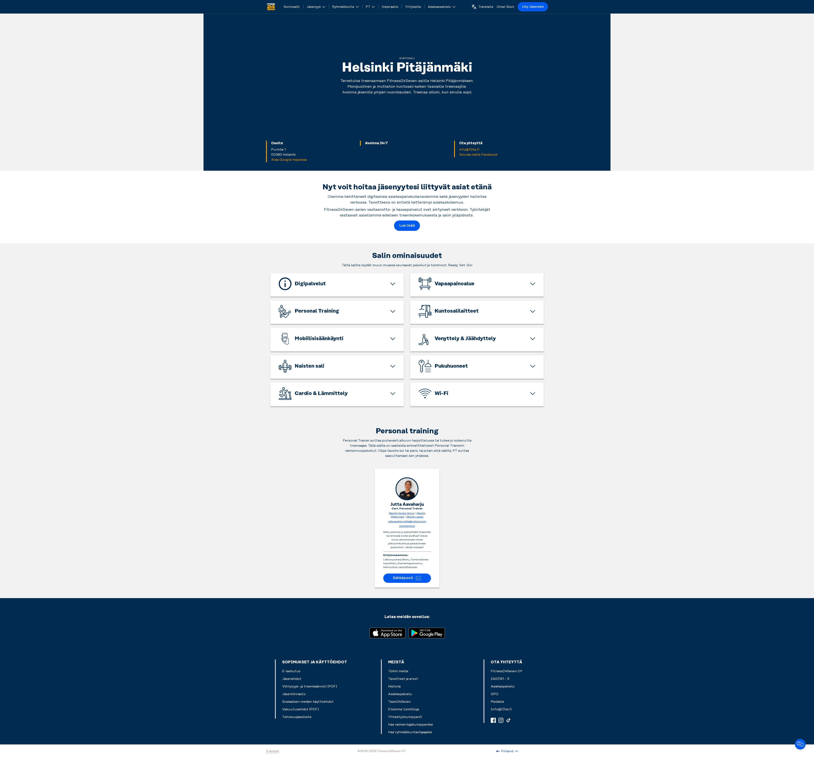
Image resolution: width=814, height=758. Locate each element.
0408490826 (407, 526)
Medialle (497, 701)
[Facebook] (493, 720)
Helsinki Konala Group (401, 513)
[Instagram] (500, 720)
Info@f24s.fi (501, 709)
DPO (494, 694)
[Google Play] (427, 632)
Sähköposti (403, 578)
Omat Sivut (505, 7)
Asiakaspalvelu (503, 686)
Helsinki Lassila (414, 517)
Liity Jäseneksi (533, 6)
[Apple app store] (387, 632)
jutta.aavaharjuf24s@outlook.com (407, 521)
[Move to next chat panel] (800, 744)
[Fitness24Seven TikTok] (508, 720)
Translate (485, 7)
